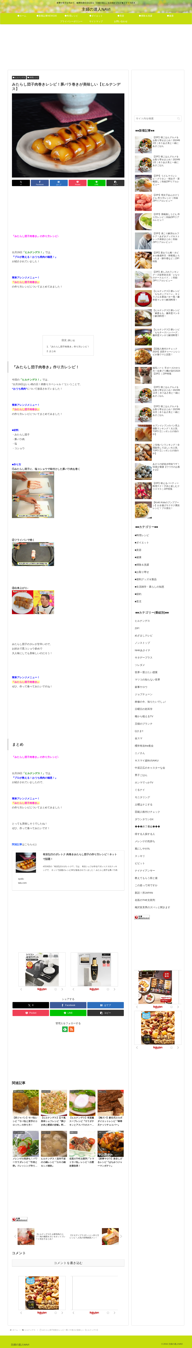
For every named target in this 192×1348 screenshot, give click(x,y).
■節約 (138, 594)
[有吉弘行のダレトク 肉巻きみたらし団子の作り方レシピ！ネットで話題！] (26, 863)
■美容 (138, 550)
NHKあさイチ (142, 650)
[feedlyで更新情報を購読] (65, 1029)
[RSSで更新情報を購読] (71, 1029)
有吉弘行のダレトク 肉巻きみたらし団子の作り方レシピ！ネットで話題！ (80, 856)
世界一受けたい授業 (146, 672)
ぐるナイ (140, 789)
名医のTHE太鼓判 (145, 900)
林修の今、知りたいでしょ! (150, 701)
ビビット (140, 863)
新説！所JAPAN (144, 892)
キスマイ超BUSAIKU (147, 760)
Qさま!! (139, 731)
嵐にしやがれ (142, 848)
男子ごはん (141, 775)
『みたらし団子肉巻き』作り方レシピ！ (69, 346)
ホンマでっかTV (144, 782)
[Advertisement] (96, 46)
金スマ (138, 738)
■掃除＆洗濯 (142, 564)
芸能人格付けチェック (147, 811)
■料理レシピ (142, 535)
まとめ (52, 351)
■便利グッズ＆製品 (146, 579)
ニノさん (140, 753)
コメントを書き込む (68, 1263)
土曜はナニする (144, 804)
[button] (115, 183)
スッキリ (140, 856)
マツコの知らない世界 (147, 679)
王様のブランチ (144, 723)
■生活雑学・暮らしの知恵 (149, 586)
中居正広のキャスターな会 (150, 767)
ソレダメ (140, 665)
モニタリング (142, 797)
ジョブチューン (144, 694)
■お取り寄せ (142, 572)
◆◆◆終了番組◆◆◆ (147, 826)
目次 (64, 340)
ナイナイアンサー (145, 870)
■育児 (138, 601)
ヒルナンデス (20, 78)
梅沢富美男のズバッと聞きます (152, 907)
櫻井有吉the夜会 (144, 745)
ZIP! (137, 628)
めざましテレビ (144, 635)
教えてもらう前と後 (146, 878)
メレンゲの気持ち (145, 841)
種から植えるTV (144, 716)
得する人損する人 (145, 834)
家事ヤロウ (141, 687)
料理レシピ (34, 78)
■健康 (138, 557)
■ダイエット (142, 542)
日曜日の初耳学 (144, 709)
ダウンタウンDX (144, 819)
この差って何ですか (146, 885)
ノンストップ (142, 642)
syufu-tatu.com (22, 881)
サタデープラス (144, 657)
